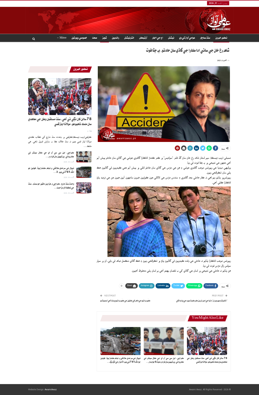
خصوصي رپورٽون (79, 38)
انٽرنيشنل (129, 38)
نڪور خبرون (221, 38)
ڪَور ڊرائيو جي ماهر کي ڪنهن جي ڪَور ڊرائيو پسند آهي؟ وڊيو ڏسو (125, 301)
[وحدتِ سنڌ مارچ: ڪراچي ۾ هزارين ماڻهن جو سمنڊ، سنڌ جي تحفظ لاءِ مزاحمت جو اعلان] (83, 188)
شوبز (104, 38)
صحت (94, 38)
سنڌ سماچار (205, 38)
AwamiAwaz (51, 389)
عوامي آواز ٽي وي (187, 38)
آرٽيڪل (143, 38)
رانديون (115, 38)
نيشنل (171, 38)
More (63, 38)
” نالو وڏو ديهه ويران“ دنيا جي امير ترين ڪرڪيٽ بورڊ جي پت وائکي (201, 301)
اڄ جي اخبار (157, 38)
